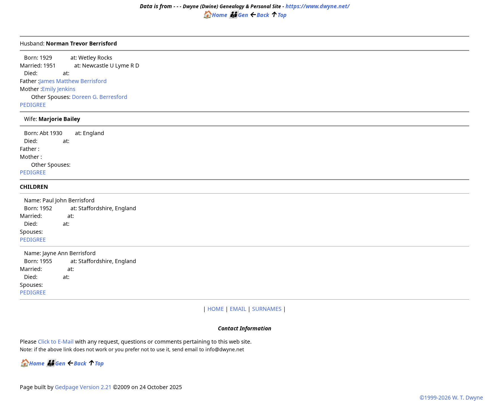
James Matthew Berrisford (73, 81)
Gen (238, 15)
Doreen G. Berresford (99, 97)
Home (215, 15)
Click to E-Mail (56, 341)
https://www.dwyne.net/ (317, 6)
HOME (215, 309)
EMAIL (238, 309)
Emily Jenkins (58, 89)
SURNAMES (267, 309)
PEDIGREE (33, 105)
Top (279, 15)
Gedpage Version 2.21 (83, 387)
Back (259, 15)
